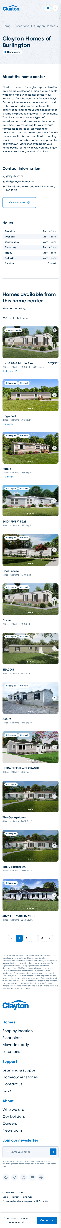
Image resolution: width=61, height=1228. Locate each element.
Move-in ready (16, 1044)
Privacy (15, 1196)
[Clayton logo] (11, 8)
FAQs (7, 1091)
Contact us (46, 1220)
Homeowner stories (20, 1077)
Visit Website (17, 202)
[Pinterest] (41, 1177)
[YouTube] (32, 1177)
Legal (5, 1196)
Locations (22, 26)
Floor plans (12, 1037)
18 (42, 938)
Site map (28, 1196)
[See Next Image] (54, 395)
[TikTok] (14, 1177)
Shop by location (18, 1030)
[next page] (49, 938)
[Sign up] (53, 1151)
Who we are (13, 1109)
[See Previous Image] (6, 395)
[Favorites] (48, 8)
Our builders (14, 1116)
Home (7, 26)
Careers (10, 1123)
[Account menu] (55, 8)
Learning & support (20, 1070)
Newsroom (12, 1130)
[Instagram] (23, 1177)
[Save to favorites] (55, 330)
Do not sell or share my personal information (26, 1201)
